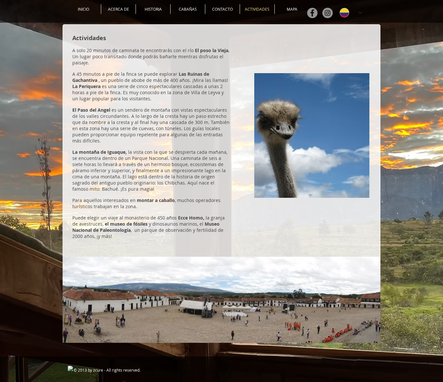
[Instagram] (327, 13)
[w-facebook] (71, 369)
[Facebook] (312, 13)
